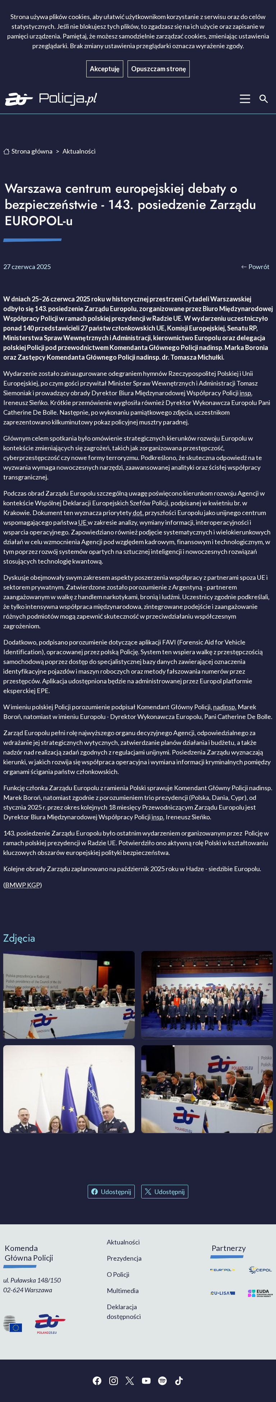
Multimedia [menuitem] (123, 1290)
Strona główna (32, 151)
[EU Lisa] (224, 1293)
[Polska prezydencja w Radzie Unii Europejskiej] (19, 99)
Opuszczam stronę (158, 69)
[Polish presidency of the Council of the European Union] (47, 1324)
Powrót (259, 266)
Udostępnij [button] (116, 1192)
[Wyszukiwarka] (264, 99)
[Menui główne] (245, 99)
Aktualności (79, 151)
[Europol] (224, 1270)
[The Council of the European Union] (15, 1324)
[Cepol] (259, 1269)
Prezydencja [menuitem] (124, 1258)
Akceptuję (105, 69)
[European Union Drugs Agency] (259, 1293)
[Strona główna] (68, 99)
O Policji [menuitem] (118, 1274)
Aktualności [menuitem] (123, 1242)
